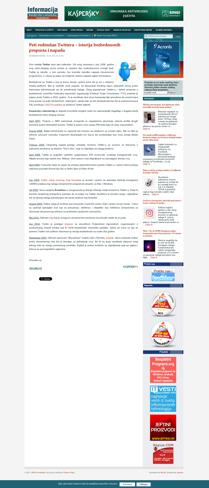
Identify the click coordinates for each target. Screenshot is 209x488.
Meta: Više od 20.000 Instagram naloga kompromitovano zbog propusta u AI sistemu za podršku (162, 233)
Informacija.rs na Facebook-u (51, 36)
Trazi (178, 36)
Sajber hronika (164, 30)
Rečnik (89, 30)
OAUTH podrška (53, 105)
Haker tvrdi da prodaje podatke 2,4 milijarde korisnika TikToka (162, 171)
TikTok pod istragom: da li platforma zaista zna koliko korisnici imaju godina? (161, 105)
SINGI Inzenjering (38, 472)
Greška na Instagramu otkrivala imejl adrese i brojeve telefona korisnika (162, 201)
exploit (109, 238)
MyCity (163, 472)
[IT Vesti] (163, 411)
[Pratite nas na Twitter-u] (163, 280)
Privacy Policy (69, 472)
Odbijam (143, 484)
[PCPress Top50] (163, 317)
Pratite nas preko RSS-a (106, 36)
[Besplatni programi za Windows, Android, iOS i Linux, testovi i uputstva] (163, 382)
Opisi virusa (77, 30)
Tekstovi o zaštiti (44, 30)
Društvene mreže (143, 30)
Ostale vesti (103, 30)
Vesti (29, 30)
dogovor (69, 224)
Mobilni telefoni (122, 30)
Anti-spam (62, 30)
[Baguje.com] (163, 463)
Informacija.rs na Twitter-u (79, 36)
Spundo (180, 472)
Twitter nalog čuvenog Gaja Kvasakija (61, 180)
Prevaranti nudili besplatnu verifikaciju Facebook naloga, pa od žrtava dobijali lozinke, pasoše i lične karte (162, 137)
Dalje (145, 129)
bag (51, 218)
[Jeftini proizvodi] (163, 440)
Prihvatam (127, 484)
